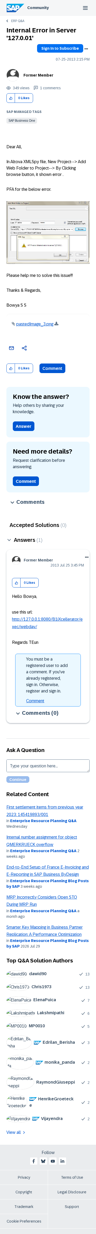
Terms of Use (72, 1177)
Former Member (38, 75)
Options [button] (86, 49)
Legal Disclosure (72, 1192)
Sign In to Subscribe (60, 48)
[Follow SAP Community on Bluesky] (43, 1161)
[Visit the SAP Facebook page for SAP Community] (33, 1161)
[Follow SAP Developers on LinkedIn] (62, 1161)
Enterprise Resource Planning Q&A (43, 821)
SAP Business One (22, 120)
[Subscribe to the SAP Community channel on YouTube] (53, 1161)
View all (13, 1132)
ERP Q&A (17, 21)
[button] (11, 98)
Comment (52, 368)
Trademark (23, 1207)
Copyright (23, 1192)
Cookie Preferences (24, 1221)
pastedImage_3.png (34, 324)
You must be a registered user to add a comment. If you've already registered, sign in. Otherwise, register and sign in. (47, 675)
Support (72, 1207)
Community (38, 8)
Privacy (24, 1177)
